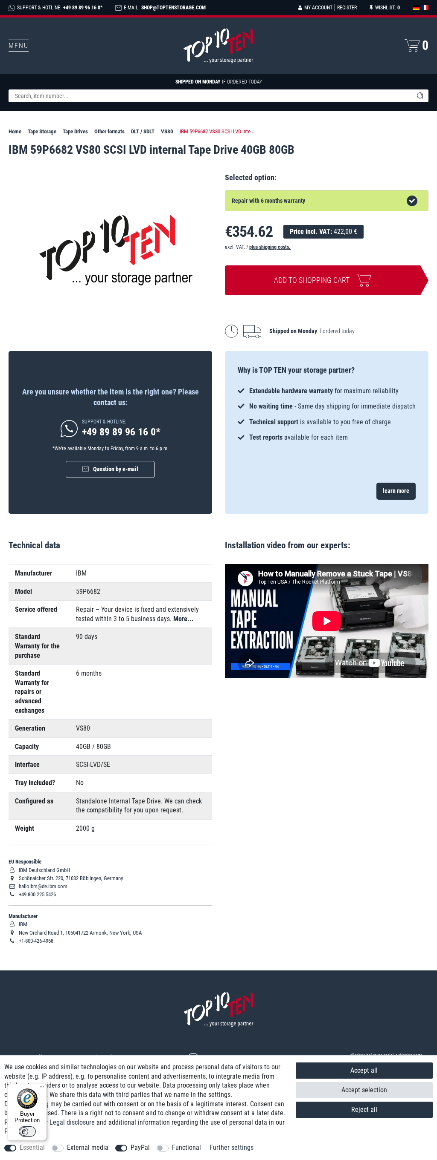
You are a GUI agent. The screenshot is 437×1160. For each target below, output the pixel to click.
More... (183, 619)
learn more (396, 490)
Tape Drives (75, 131)
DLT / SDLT (142, 131)
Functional (186, 1147)
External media (87, 1147)
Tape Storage (42, 131)
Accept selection (364, 1090)
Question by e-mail (115, 469)
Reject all (364, 1109)
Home (15, 131)
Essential (32, 1147)
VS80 (167, 131)
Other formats (109, 131)
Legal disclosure (72, 1122)
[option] (327, 414)
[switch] (27, 1131)
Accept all (364, 1070)
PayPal (140, 1147)
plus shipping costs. (270, 247)
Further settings (231, 1147)
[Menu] (42, 1089)
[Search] (419, 95)
